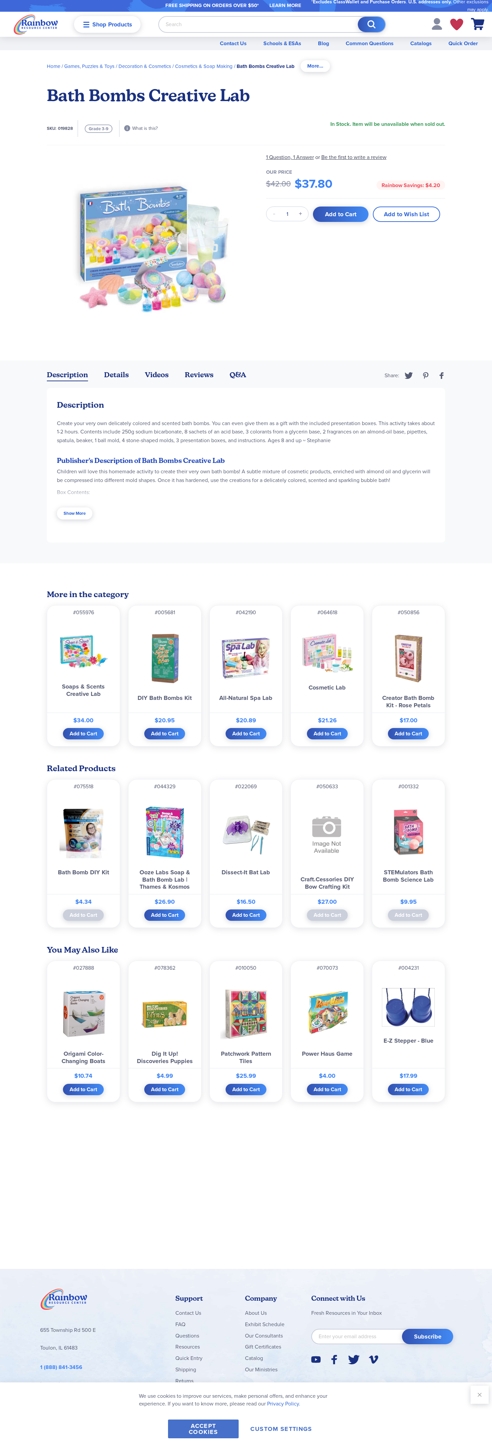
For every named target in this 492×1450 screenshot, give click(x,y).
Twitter (409, 375)
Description (67, 375)
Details (116, 375)
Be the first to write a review (354, 157)
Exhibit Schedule (264, 1324)
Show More (75, 513)
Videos (157, 375)
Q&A (238, 375)
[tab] (315, 66)
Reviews (199, 375)
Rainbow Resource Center (64, 1301)
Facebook (441, 375)
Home (53, 66)
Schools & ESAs (282, 43)
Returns (184, 1381)
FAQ (180, 1324)
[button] (437, 23)
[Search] (371, 24)
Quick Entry (188, 1358)
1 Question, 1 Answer (290, 157)
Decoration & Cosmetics (144, 66)
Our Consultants (264, 1336)
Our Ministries (261, 1369)
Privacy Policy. (283, 1403)
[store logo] (35, 24)
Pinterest (425, 375)
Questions (187, 1336)
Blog (323, 43)
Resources (187, 1347)
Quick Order (463, 43)
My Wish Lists (456, 24)
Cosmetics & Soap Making (204, 66)
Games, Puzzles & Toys (89, 66)
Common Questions (370, 43)
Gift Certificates (263, 1347)
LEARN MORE (285, 5)
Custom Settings (281, 1429)
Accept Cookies (203, 1429)
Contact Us (233, 43)
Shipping (185, 1369)
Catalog (254, 1358)
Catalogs (421, 43)
